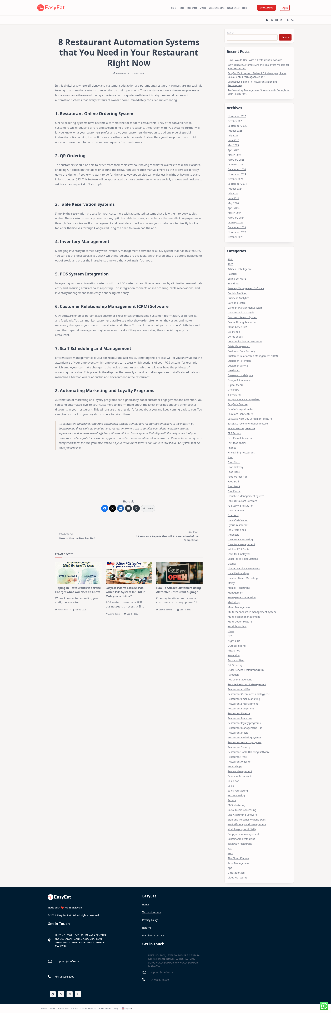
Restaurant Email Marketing (244, 698)
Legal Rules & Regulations (243, 558)
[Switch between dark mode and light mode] (287, 20)
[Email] (128, 508)
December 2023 (237, 227)
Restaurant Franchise (240, 718)
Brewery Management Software (246, 288)
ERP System (234, 433)
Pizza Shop (234, 650)
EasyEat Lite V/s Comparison (244, 399)
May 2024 (233, 203)
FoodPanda (234, 491)
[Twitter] (272, 20)
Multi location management (244, 616)
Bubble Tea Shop (237, 293)
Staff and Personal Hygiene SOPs (247, 819)
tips (230, 867)
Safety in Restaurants (240, 776)
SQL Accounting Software (242, 814)
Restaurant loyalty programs (244, 723)
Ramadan (233, 674)
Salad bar (233, 781)
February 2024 (236, 217)
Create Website (216, 7)
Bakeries (233, 273)
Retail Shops (235, 766)
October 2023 (235, 237)
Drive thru (233, 389)
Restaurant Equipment (241, 708)
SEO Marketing (236, 795)
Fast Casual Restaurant (241, 438)
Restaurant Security (239, 747)
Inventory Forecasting (240, 539)
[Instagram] (276, 20)
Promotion (234, 655)
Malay (231, 583)
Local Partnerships (238, 573)
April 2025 (233, 150)
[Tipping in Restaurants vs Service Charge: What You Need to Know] (78, 573)
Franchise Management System (246, 496)
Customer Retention (239, 360)
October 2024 (235, 179)
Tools (181, 7)
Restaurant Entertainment (243, 703)
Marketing (234, 602)
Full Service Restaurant (241, 505)
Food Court (234, 462)
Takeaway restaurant (240, 843)
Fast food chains (237, 442)
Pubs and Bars (236, 660)
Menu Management (239, 607)
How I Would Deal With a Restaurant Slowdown (255, 60)
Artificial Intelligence (240, 269)
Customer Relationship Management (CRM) (253, 356)
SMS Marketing (236, 805)
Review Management (240, 771)
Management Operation (242, 597)
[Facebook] (267, 20)
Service (232, 800)
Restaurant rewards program (245, 742)
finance (232, 447)
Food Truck (234, 486)
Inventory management (241, 544)
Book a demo (266, 7)
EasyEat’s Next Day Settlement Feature (250, 418)
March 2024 (234, 212)
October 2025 (235, 121)
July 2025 (233, 135)
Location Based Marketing (243, 578)
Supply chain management (243, 834)
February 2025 (236, 159)
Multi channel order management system (252, 612)
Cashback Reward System (242, 317)
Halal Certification (238, 520)
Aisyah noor (121, 73)
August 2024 (235, 188)
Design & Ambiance (239, 380)
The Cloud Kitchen (238, 858)
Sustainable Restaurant (241, 839)
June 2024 (233, 198)
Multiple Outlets (237, 626)
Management (235, 592)
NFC (230, 636)
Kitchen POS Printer (239, 549)
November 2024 (237, 174)
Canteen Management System (245, 307)
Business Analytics (238, 298)
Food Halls (234, 471)
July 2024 (233, 193)
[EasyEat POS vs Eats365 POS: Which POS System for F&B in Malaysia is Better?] (129, 573)
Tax (230, 848)
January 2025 (235, 164)
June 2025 (233, 140)
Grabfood (233, 515)
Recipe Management (240, 679)
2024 (230, 259)
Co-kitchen (234, 331)
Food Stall (233, 481)
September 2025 (237, 125)
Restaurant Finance (239, 713)
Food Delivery (235, 467)
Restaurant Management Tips (245, 727)
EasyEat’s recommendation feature (248, 423)
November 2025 (237, 116)
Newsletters (233, 7)
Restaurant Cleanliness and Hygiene (249, 694)
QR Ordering (235, 665)
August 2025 (235, 130)
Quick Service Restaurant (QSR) (246, 669)
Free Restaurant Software (243, 500)
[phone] (49, 976)
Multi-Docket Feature (240, 621)
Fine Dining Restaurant (241, 452)
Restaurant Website (239, 761)
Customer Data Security (241, 351)
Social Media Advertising (242, 810)
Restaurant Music (238, 732)
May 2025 (233, 145)
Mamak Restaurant (239, 587)
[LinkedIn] (120, 508)
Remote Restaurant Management (247, 684)
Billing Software (237, 278)
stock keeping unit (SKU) (242, 829)
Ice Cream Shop (237, 529)
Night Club (234, 641)
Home (172, 7)
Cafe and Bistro (236, 302)
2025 (230, 264)
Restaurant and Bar (239, 689)
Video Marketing (237, 877)
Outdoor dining (237, 645)
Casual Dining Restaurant (242, 322)
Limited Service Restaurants (244, 568)
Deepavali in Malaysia (240, 375)
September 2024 (237, 183)
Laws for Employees (239, 554)
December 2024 (237, 169)
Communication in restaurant (245, 341)
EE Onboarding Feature (241, 428)
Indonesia (233, 534)
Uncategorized (236, 872)
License (232, 563)
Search (230, 32)
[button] (285, 8)
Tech (230, 853)
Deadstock (234, 370)
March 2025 (234, 154)
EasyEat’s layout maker (241, 409)
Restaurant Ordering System (244, 737)
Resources (192, 7)
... (82, 602)
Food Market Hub (238, 476)
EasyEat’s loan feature (240, 414)
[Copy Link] (136, 508)
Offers (203, 7)
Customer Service (238, 365)
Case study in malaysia (241, 312)
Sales (231, 785)
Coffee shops (235, 336)
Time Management (239, 863)
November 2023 (237, 232)
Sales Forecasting (238, 790)
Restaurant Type (237, 756)
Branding (233, 283)
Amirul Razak (114, 614)
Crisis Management (239, 346)
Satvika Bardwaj (166, 610)
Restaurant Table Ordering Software (249, 752)
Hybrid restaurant (238, 525)
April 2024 (233, 208)
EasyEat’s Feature (238, 404)
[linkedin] (281, 20)
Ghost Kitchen (236, 510)
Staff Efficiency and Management (247, 824)
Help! (244, 7)
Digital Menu (235, 385)
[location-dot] (49, 940)
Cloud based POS (238, 327)
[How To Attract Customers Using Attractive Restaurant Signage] (179, 573)
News (231, 631)
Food (230, 457)
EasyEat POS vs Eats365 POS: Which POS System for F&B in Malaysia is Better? (126, 592)
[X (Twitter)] (112, 508)
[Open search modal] (292, 20)
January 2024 (235, 222)
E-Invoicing (234, 394)
